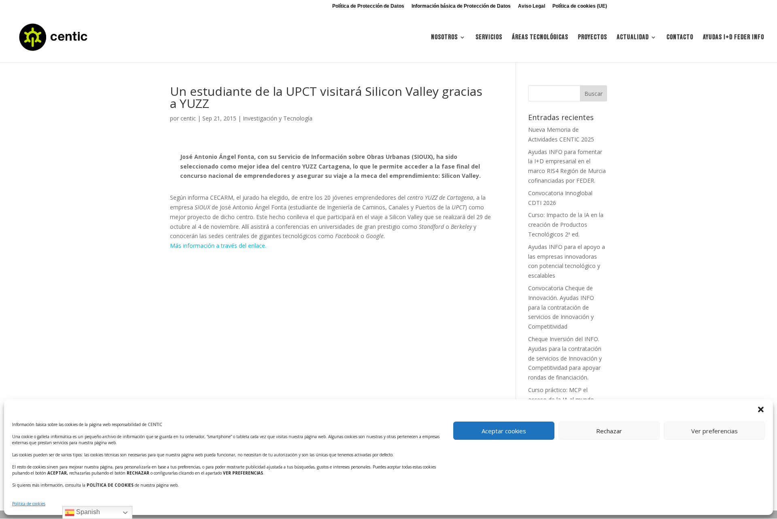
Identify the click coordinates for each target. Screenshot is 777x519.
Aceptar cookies (504, 431)
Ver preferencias (714, 431)
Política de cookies (28, 503)
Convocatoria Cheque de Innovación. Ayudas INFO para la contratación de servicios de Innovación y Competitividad (561, 307)
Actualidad (633, 37)
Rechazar (609, 431)
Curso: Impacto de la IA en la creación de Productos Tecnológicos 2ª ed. (565, 224)
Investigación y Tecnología (277, 118)
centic (188, 118)
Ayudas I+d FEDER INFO (733, 37)
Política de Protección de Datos (368, 6)
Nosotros (444, 37)
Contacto (680, 37)
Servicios (489, 37)
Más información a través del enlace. (218, 245)
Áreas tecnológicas (540, 37)
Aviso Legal (531, 6)
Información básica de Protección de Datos (461, 6)
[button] (761, 409)
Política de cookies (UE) (579, 6)
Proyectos (592, 37)
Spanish (87, 511)
